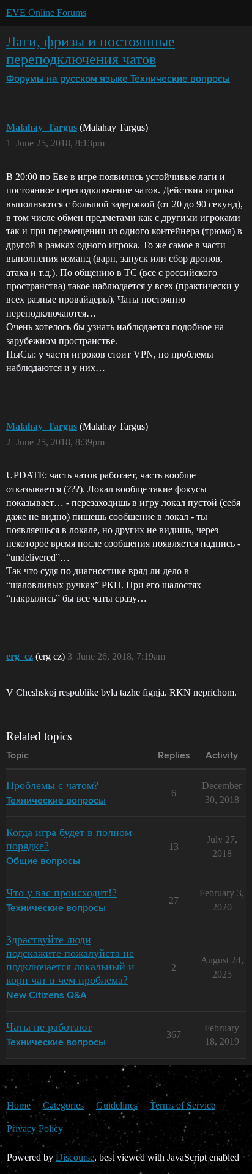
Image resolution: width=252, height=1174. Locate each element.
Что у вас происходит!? (61, 893)
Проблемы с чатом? (52, 785)
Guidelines (117, 1105)
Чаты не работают (49, 1027)
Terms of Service (182, 1105)
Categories (63, 1105)
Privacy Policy (35, 1128)
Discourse (75, 1157)
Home (19, 1105)
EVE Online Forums (46, 12)
